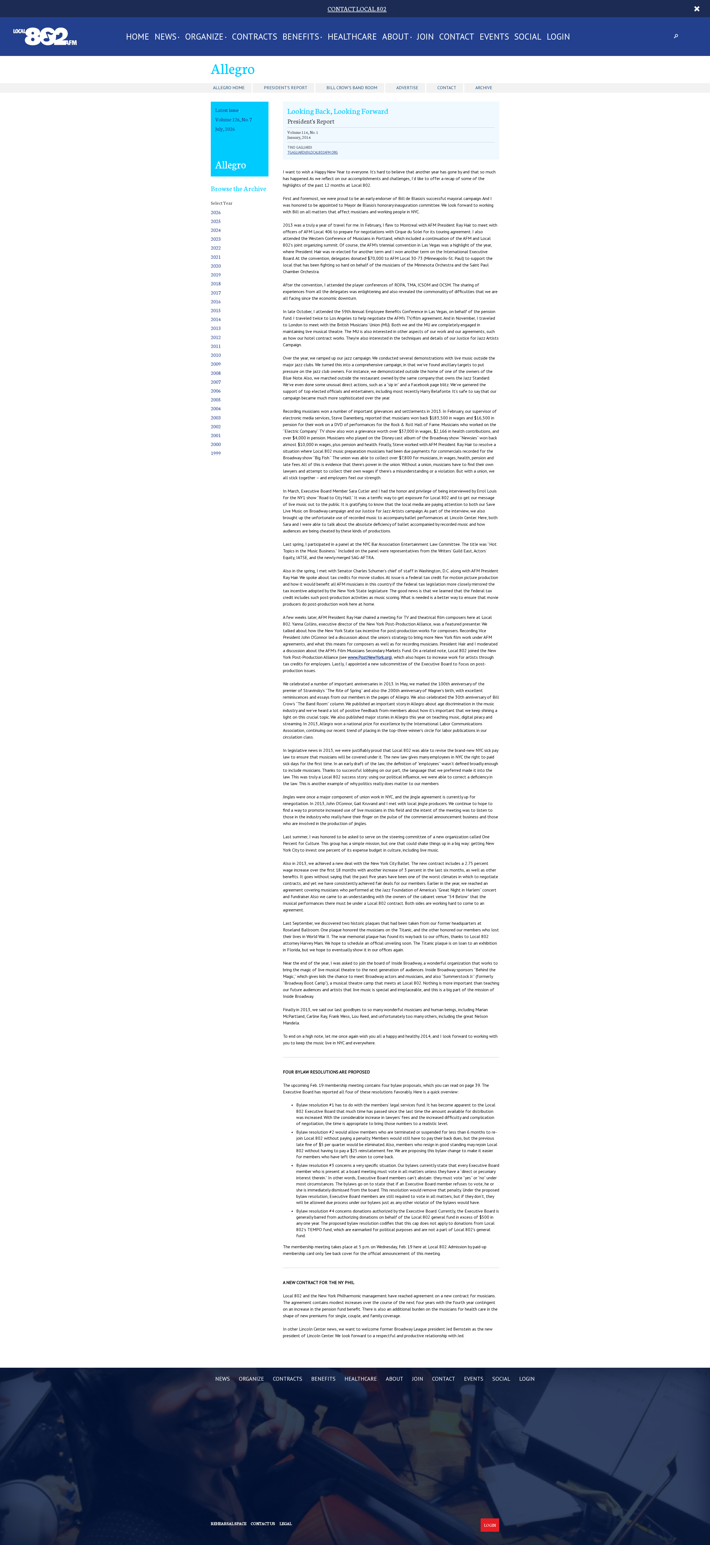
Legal (286, 1523)
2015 (216, 310)
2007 (216, 381)
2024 (216, 229)
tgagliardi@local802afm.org (312, 152)
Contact (446, 87)
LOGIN (558, 36)
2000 (216, 443)
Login (490, 1525)
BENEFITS (300, 36)
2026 (216, 212)
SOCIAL (527, 36)
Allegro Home (229, 87)
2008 (216, 372)
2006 (216, 390)
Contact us (263, 1523)
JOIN (425, 36)
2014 (216, 319)
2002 (216, 426)
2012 (216, 337)
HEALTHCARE (352, 36)
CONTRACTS (254, 36)
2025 (216, 220)
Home (137, 36)
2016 (216, 301)
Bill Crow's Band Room (351, 87)
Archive (483, 87)
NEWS (165, 36)
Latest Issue (227, 109)
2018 (216, 283)
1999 (216, 452)
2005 (216, 399)
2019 (216, 274)
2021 (216, 256)
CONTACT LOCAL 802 (357, 8)
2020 (216, 265)
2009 (216, 363)
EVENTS (494, 36)
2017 (216, 292)
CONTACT (456, 36)
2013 (216, 327)
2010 (216, 354)
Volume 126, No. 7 (233, 119)
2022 (216, 247)
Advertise (407, 87)
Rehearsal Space (228, 1523)
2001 (216, 435)
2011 (216, 345)
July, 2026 (225, 128)
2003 (216, 417)
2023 (216, 238)
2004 (216, 408)
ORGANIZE (204, 36)
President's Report (285, 87)
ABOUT (395, 36)
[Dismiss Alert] (697, 8)
